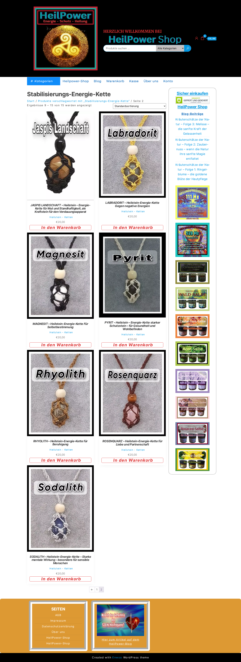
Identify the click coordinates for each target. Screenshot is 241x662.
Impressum (58, 620)
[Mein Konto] (196, 38)
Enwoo (117, 657)
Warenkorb (115, 81)
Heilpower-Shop (76, 81)
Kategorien (43, 81)
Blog (97, 81)
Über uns (151, 81)
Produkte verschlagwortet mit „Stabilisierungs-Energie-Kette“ (84, 101)
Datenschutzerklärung (58, 626)
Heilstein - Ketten (61, 217)
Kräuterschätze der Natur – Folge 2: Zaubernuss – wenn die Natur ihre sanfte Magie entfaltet (192, 149)
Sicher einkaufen (192, 93)
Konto (168, 81)
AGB (58, 615)
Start (31, 101)
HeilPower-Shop (58, 637)
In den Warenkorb (61, 227)
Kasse (134, 81)
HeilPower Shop (192, 106)
